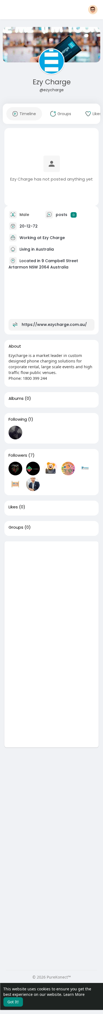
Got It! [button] (13, 1001)
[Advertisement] (51, 592)
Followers (18, 455)
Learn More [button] (74, 994)
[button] (93, 9)
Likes (13, 507)
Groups (16, 527)
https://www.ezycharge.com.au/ (54, 324)
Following (18, 419)
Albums (16, 398)
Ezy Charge (52, 82)
